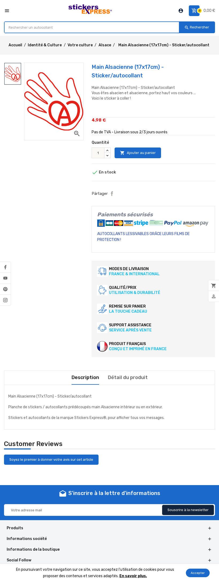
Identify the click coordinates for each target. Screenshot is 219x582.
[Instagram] (5, 300)
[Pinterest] (5, 289)
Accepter (198, 573)
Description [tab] (85, 377)
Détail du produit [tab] (128, 377)
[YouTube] (5, 278)
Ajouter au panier (138, 152)
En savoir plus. (133, 576)
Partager (112, 193)
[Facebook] (5, 267)
